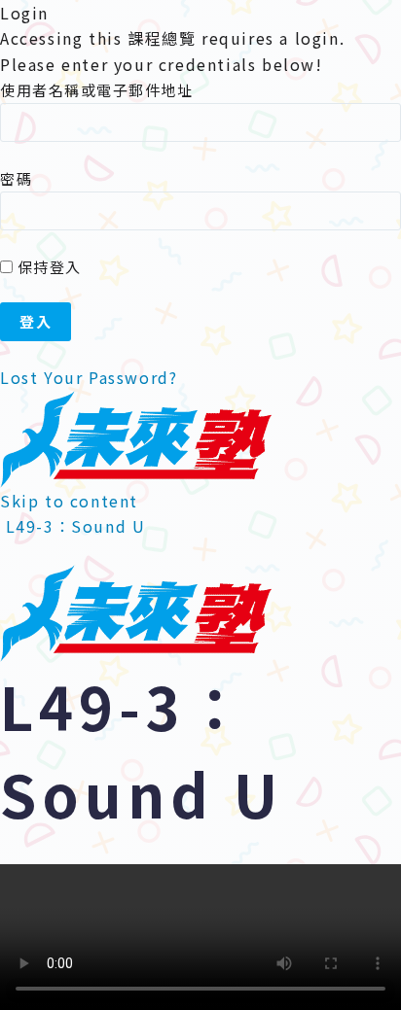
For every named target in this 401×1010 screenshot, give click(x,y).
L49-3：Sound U (76, 526)
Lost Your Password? (88, 377)
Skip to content (69, 500)
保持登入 (47, 267)
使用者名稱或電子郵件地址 (96, 90)
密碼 (16, 178)
